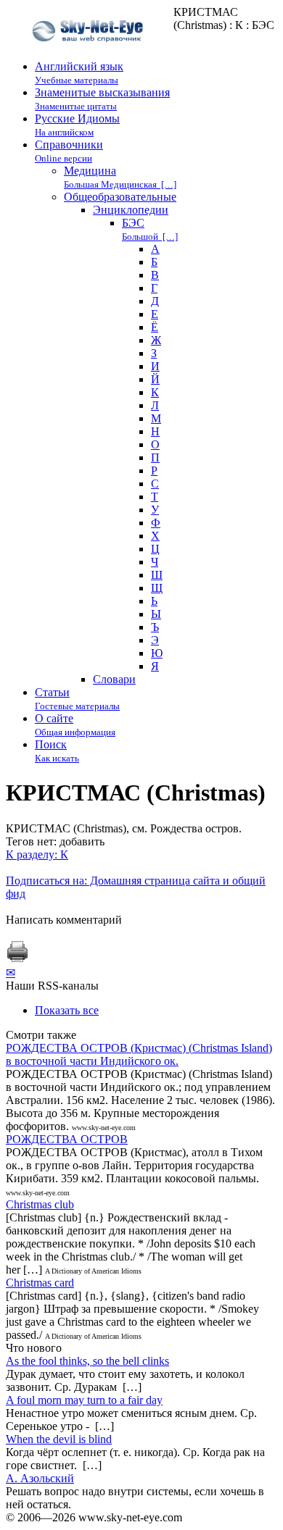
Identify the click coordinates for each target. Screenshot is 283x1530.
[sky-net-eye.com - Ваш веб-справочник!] (89, 53)
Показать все (67, 1010)
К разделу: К (37, 854)
